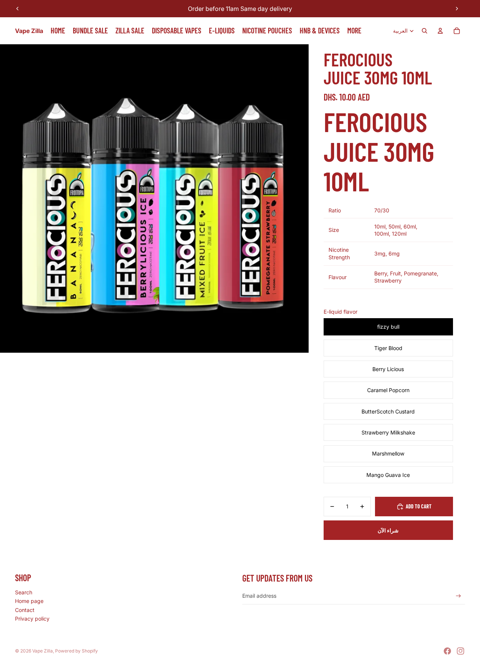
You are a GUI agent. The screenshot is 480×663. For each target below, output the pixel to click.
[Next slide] (456, 8)
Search (23, 592)
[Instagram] (460, 650)
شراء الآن (388, 530)
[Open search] (424, 31)
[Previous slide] (17, 8)
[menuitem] (354, 30)
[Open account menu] (440, 31)
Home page (29, 601)
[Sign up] (458, 596)
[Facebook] (447, 650)
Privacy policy (32, 618)
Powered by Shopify (76, 651)
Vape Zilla (42, 651)
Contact (24, 610)
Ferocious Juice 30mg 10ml (379, 151)
